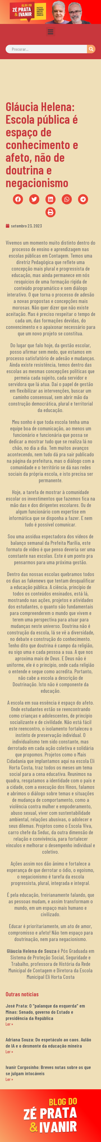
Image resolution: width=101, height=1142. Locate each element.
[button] (50, 31)
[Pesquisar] (91, 49)
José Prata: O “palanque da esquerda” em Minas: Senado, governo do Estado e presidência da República (45, 1011)
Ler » (9, 1023)
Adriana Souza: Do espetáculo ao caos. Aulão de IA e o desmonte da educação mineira (48, 1042)
